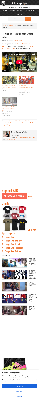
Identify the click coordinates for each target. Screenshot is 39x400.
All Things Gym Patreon (11, 237)
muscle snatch (19, 123)
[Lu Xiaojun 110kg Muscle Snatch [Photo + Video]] (9, 80)
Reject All (19, 396)
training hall (11, 49)
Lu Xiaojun (11, 123)
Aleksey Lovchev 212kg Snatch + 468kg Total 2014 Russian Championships (33, 297)
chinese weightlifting (25, 121)
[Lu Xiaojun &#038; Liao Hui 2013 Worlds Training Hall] (9, 101)
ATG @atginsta (10, 139)
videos (34, 123)
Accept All (20, 386)
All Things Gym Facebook (12, 247)
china (16, 121)
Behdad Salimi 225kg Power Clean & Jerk (32, 307)
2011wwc (10, 25)
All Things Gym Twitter (11, 251)
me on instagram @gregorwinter (26, 137)
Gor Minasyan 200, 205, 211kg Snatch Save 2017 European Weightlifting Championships (33, 274)
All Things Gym (19, 3)
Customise (19, 391)
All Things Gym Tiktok (11, 244)
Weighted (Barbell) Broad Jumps (32, 283)
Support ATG (10, 190)
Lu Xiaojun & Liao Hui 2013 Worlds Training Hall (8, 108)
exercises (5, 123)
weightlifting (6, 125)
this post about (22, 44)
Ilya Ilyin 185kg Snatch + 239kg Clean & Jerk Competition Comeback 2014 (32, 261)
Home (5, 25)
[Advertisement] (19, 168)
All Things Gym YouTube (12, 240)
